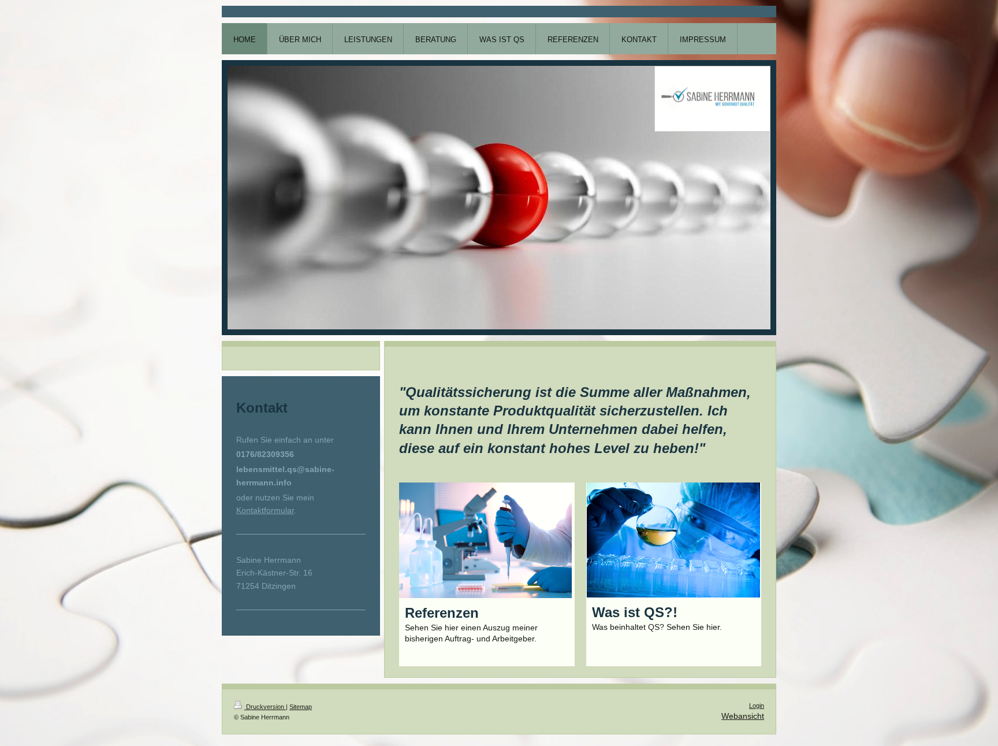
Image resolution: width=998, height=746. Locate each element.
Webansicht (742, 716)
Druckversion (265, 706)
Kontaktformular (265, 510)
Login (756, 705)
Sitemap (300, 706)
